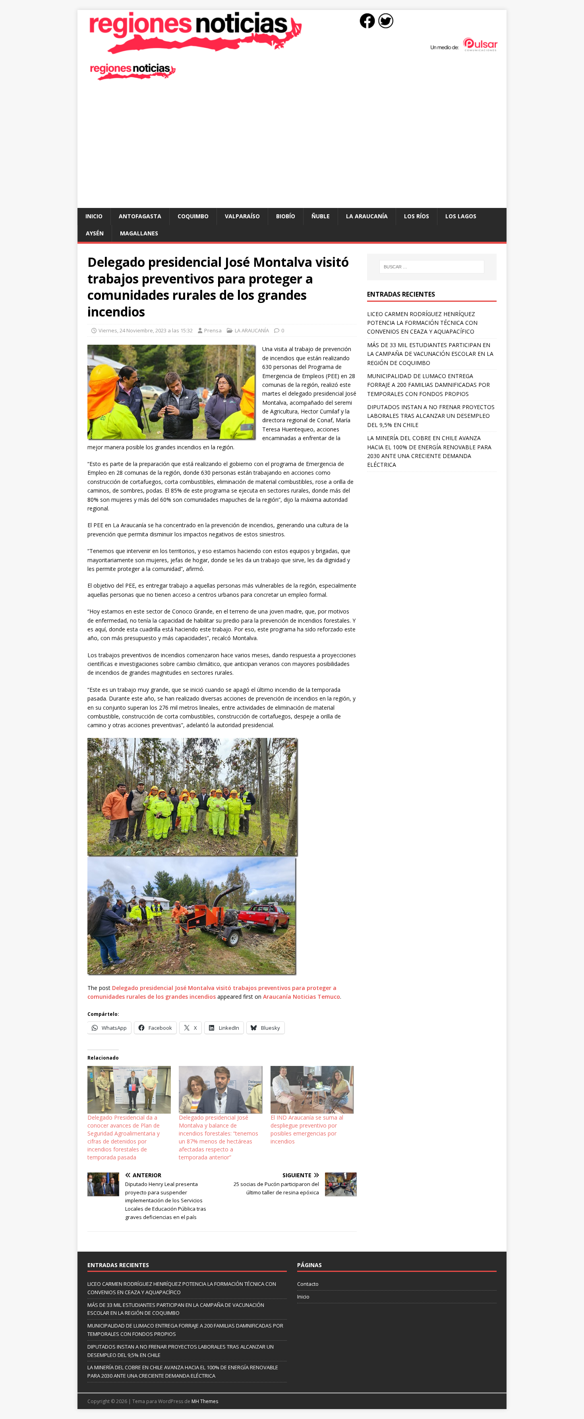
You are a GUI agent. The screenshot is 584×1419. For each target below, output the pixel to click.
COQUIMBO (193, 216)
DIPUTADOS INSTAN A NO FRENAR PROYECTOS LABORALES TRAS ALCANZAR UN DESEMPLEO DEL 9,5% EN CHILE (431, 416)
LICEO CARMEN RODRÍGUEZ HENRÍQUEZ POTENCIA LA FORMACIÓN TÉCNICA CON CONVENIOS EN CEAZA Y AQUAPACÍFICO (422, 323)
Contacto (308, 1283)
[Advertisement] (292, 148)
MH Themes (204, 1401)
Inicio (93, 216)
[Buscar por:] (431, 267)
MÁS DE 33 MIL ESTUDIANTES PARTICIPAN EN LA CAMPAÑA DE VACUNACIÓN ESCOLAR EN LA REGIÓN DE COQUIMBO (430, 354)
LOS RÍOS (416, 216)
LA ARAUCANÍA (367, 216)
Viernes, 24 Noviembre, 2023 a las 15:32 (146, 330)
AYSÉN (95, 233)
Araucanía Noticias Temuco (301, 996)
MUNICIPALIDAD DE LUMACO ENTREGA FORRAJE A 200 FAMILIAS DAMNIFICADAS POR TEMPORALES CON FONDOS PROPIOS (428, 385)
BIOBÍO (285, 216)
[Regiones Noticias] (292, 50)
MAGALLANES (139, 233)
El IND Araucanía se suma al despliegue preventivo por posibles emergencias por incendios (307, 1129)
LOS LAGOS (460, 216)
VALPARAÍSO (242, 216)
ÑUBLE (320, 216)
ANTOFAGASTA (140, 216)
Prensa (213, 330)
